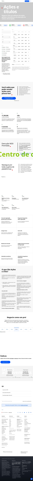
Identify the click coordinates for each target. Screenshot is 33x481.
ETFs (8, 322)
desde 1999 (9, 119)
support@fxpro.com (24, 465)
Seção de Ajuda (24, 405)
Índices (18, 321)
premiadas (29, 167)
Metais (21, 321)
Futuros (15, 321)
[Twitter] (22, 412)
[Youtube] (24, 412)
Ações (27, 321)
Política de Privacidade (14, 463)
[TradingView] (30, 412)
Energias (24, 321)
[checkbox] (6, 74)
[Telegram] (26, 412)
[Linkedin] (20, 412)
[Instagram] (28, 412)
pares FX (5, 321)
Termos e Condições (18, 462)
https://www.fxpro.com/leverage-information (20, 69)
